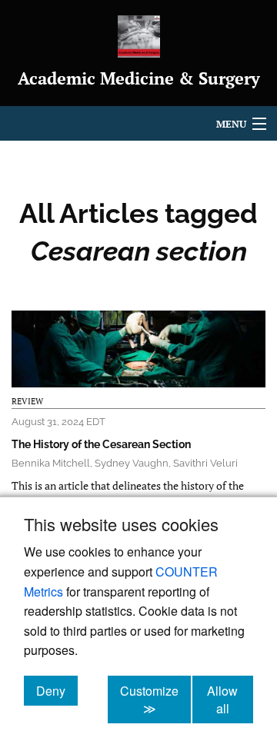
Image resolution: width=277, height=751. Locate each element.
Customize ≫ (155, 699)
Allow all (230, 699)
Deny (57, 690)
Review (27, 401)
